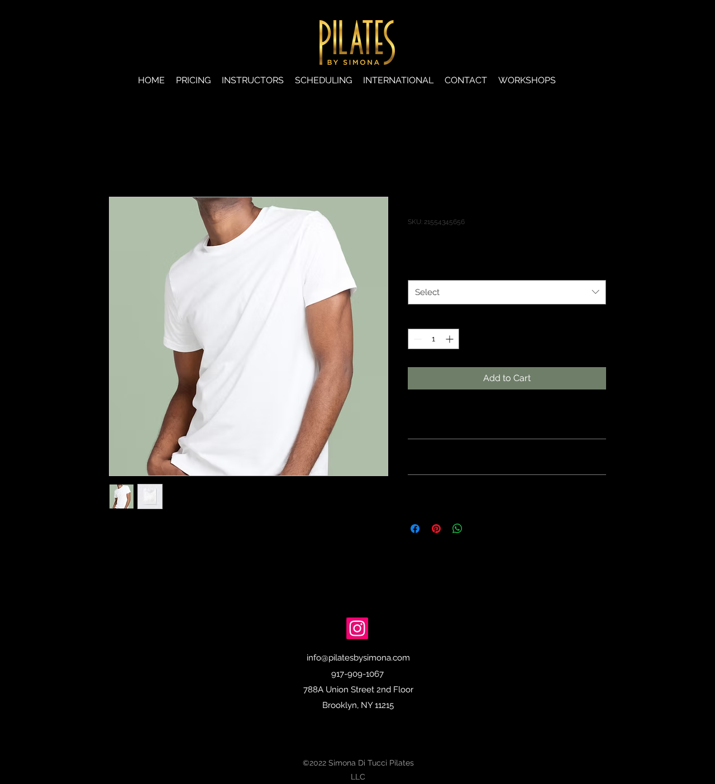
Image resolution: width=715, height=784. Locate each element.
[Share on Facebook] (415, 528)
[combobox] (507, 292)
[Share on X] (478, 528)
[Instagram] (357, 628)
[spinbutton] (433, 339)
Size (418, 268)
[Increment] (450, 339)
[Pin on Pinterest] (436, 528)
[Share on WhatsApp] (457, 528)
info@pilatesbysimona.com (358, 658)
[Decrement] (416, 339)
